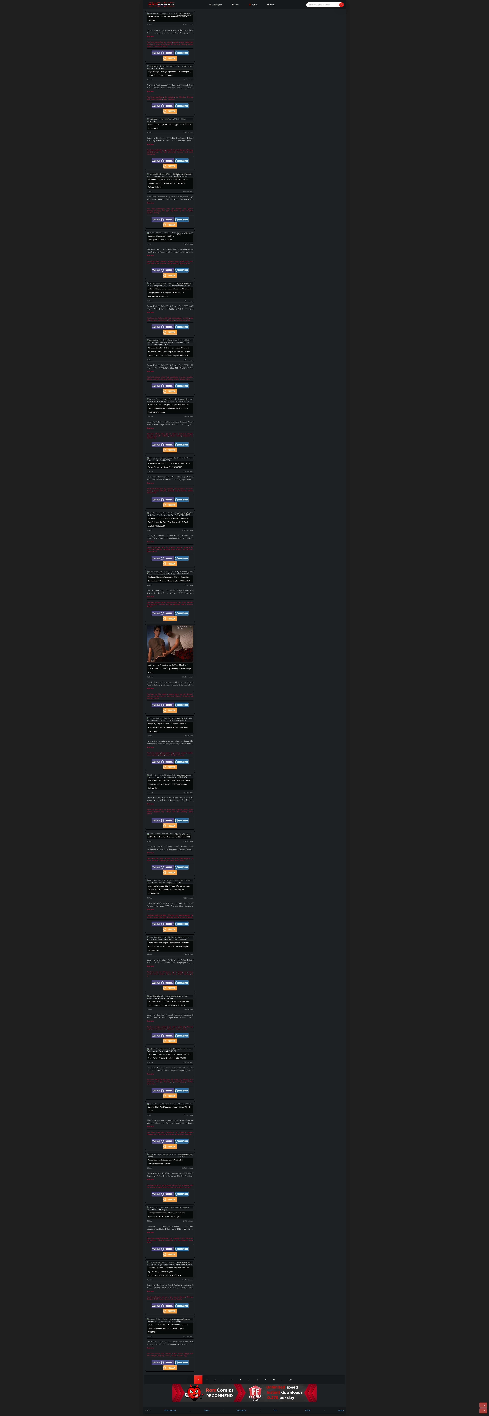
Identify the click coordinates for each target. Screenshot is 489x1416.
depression (175, 434)
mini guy (179, 549)
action (184, 602)
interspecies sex (188, 436)
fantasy (177, 261)
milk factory (159, 810)
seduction (149, 379)
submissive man (162, 320)
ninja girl (170, 44)
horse (165, 1187)
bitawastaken (159, 42)
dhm (157, 858)
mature (158, 44)
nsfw (191, 261)
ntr (170, 434)
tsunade (149, 44)
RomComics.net (170, 1410)
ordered (173, 1356)
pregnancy (157, 812)
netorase (172, 436)
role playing (185, 696)
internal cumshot (152, 551)
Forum (272, 5)
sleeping (156, 696)
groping (160, 1187)
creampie (183, 753)
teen (161, 152)
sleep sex (163, 696)
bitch (173, 1027)
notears (176, 1080)
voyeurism (163, 263)
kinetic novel (171, 810)
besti (154, 1084)
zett (156, 694)
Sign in (254, 5)
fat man (182, 211)
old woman (172, 974)
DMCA (307, 1410)
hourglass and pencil (161, 1027)
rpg (164, 150)
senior (153, 549)
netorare (156, 917)
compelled (180, 1356)
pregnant (149, 812)
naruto (182, 42)
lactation (169, 263)
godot (182, 261)
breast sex (171, 320)
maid (148, 99)
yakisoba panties (160, 434)
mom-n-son (189, 1238)
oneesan (175, 1297)
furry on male (170, 1134)
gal (176, 97)
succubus (149, 491)
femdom (170, 379)
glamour (190, 209)
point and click (176, 1185)
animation (176, 42)
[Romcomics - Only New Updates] (161, 4)
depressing (182, 434)
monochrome (174, 377)
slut (177, 1027)
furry (156, 1134)
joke (159, 436)
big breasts (174, 211)
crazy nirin (158, 972)
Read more (150, 36)
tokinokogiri (159, 489)
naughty (149, 1029)
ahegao (191, 812)
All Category (217, 5)
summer (149, 1242)
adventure (179, 209)
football (174, 1354)
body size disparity (181, 491)
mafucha (157, 547)
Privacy (341, 1410)
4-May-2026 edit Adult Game (164, 1080)
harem (148, 263)
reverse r (188, 379)
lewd (154, 1029)
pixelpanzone (170, 1132)
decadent (176, 379)
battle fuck (176, 604)
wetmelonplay (161, 209)
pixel (177, 150)
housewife (190, 549)
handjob (190, 44)
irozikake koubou (160, 602)
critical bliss (160, 1132)
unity (163, 547)
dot (174, 150)
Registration (241, 1410)
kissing (177, 860)
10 (274, 1380)
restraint (176, 917)
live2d (182, 1238)
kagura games (165, 753)
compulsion (189, 917)
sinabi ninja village (160, 915)
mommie (156, 491)
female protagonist (184, 915)
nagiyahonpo (159, 97)
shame (165, 99)
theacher (162, 974)
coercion (182, 917)
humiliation (171, 99)
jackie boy (158, 1185)
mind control (189, 152)
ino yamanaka (158, 46)
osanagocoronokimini (161, 1238)
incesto (157, 263)
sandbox (164, 694)
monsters (177, 753)
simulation (171, 97)
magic (187, 261)
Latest (237, 5)
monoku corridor (160, 377)
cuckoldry (150, 213)
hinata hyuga (189, 42)
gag (155, 436)
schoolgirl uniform (152, 152)
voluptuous (178, 1029)
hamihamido (158, 150)
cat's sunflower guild (161, 318)
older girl (182, 1297)
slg (165, 97)
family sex (150, 696)
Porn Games (150, 42)
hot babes (189, 211)
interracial (150, 211)
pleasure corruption (156, 99)
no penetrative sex (180, 320)
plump (185, 1029)
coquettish (190, 377)
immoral (182, 379)
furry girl (162, 1134)
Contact (206, 1410)
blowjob (161, 1299)
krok (168, 209)
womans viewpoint (152, 755)
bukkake (168, 812)
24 (291, 1380)
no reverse (186, 318)
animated (169, 42)
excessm (157, 1354)
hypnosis (180, 152)
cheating (156, 213)
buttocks (161, 755)
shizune (165, 46)
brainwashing (151, 154)
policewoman (172, 152)
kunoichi (163, 44)
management (150, 1134)
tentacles (190, 753)
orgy (162, 812)
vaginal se (150, 46)
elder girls (177, 44)
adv (165, 42)
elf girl (156, 1299)
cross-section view (171, 1240)
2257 (275, 1410)
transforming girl (180, 1082)
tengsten (157, 753)
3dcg (159, 694)
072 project (171, 915)
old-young (184, 44)
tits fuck (167, 1299)
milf (153, 44)
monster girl (162, 860)
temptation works (172, 602)
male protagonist (177, 318)
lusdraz (157, 261)
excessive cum (172, 1187)
